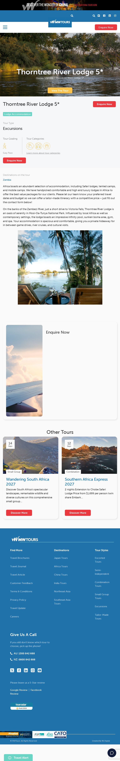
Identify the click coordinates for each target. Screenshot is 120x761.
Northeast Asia (62, 591)
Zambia (49, 77)
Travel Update (18, 608)
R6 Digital (106, 740)
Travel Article (17, 574)
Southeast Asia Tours (62, 601)
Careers (14, 616)
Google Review (19, 689)
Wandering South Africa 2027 (27, 482)
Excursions (12, 128)
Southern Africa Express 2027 (86, 482)
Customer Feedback (21, 582)
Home (39, 77)
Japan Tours (61, 557)
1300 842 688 (27, 653)
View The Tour (60, 90)
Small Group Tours (102, 596)
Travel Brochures (19, 557)
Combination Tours (102, 584)
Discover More (19, 512)
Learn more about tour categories (43, 153)
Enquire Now (106, 27)
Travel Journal (18, 566)
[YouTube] (40, 670)
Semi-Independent (102, 571)
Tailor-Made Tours (102, 616)
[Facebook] (19, 670)
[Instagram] (33, 670)
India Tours (60, 582)
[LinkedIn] (26, 670)
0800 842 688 (27, 659)
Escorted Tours (100, 559)
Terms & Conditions (21, 591)
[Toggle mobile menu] (5, 27)
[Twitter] (12, 670)
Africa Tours (61, 566)
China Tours (61, 574)
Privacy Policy (18, 599)
